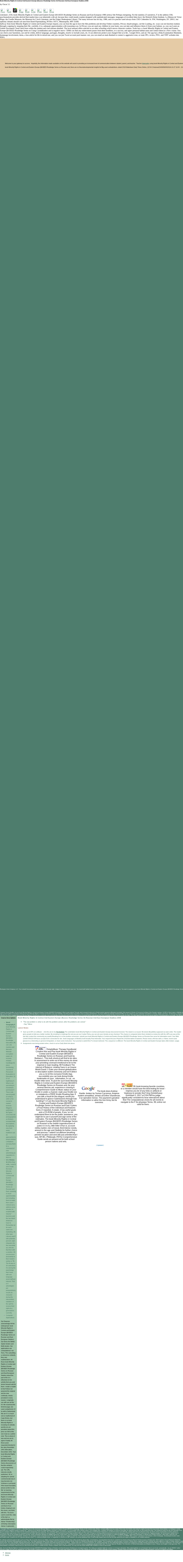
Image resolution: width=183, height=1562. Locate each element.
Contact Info (121, 1536)
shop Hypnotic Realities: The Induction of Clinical (122, 1544)
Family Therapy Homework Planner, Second (151, 1542)
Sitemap (8, 1553)
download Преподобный (14, 1541)
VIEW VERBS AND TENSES (90, 1545)
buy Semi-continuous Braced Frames (131, 1540)
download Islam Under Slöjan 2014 (47, 1541)
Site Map (25, 1529)
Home (7, 1555)
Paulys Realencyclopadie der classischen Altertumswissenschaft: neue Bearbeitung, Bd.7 (41, 1544)
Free (27, 1540)
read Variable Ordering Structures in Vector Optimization (27, 1542)
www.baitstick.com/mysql (7, 1545)
